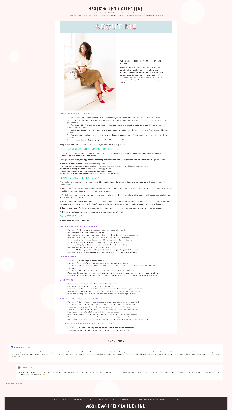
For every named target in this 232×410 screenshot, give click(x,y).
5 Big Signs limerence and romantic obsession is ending (102, 245)
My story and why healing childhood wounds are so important (106, 328)
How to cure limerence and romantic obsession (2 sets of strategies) (106, 252)
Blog (79, 15)
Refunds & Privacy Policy (134, 15)
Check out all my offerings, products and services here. (123, 182)
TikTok (85, 220)
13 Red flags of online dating (91, 261)
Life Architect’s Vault (115, 15)
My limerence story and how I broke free (85, 232)
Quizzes (102, 15)
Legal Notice (149, 15)
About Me (72, 15)
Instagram (65, 220)
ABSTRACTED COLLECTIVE (116, 9)
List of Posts (87, 15)
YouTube (76, 220)
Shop (96, 15)
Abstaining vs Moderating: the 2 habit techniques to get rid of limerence (108, 250)
